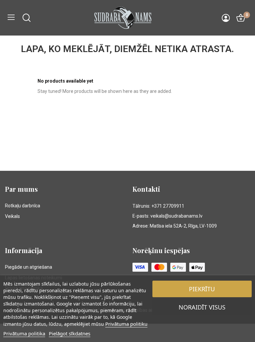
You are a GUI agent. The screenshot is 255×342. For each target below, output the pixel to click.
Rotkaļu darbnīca (22, 205)
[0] (241, 18)
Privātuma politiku (126, 323)
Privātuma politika (24, 333)
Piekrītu (202, 289)
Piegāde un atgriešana (28, 267)
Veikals (12, 216)
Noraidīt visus (202, 307)
